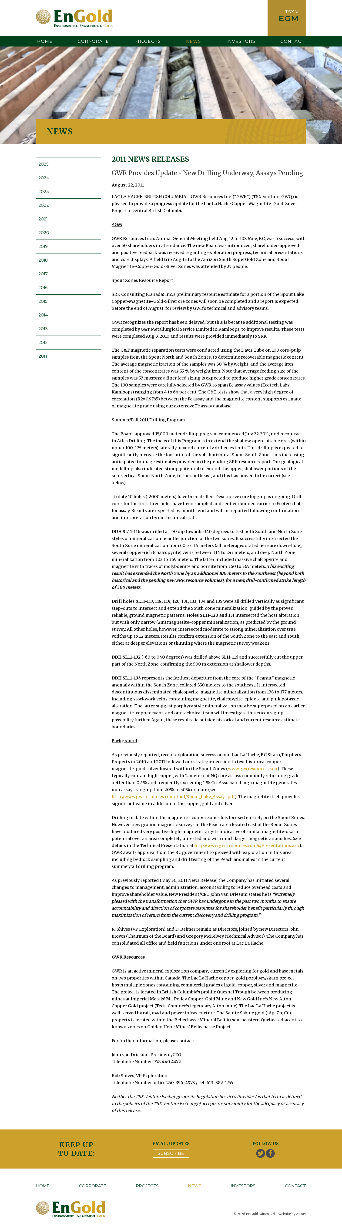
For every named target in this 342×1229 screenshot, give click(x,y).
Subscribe (171, 1153)
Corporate (93, 41)
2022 (43, 205)
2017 (43, 273)
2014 (43, 315)
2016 (43, 287)
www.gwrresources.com (252, 768)
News (193, 41)
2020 (43, 232)
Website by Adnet (292, 1214)
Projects (147, 41)
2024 (43, 177)
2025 (43, 164)
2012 (43, 342)
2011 (42, 356)
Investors (241, 41)
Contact (293, 41)
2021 (43, 219)
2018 (43, 260)
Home (45, 41)
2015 (42, 301)
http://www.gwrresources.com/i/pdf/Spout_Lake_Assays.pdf (173, 796)
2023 (43, 191)
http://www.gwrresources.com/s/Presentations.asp (246, 845)
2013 (43, 328)
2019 (43, 246)
